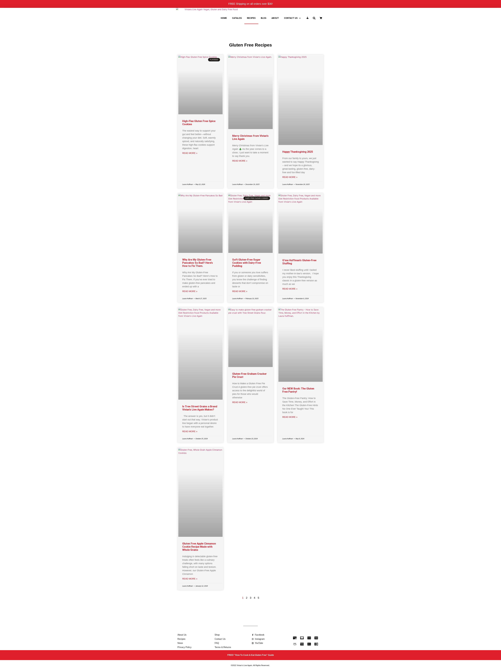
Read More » (189, 153)
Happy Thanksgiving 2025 (297, 151)
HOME (224, 18)
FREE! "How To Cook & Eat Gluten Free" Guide (250, 655)
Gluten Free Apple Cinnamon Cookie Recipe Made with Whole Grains (199, 546)
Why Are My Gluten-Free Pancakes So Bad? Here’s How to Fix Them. (197, 262)
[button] (314, 18)
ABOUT (275, 18)
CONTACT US (291, 18)
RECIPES (251, 18)
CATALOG (237, 18)
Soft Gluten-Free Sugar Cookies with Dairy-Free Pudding (246, 262)
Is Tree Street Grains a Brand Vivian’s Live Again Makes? (199, 408)
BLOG (263, 18)
